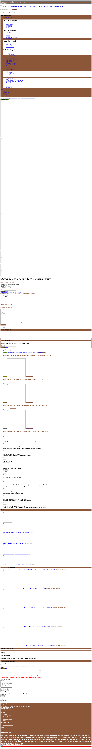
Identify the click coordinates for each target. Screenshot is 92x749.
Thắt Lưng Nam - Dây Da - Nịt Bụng (12, 98)
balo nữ (2, 735)
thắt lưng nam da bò (38, 737)
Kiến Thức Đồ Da (6, 92)
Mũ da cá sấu (8, 82)
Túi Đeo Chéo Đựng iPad (11, 63)
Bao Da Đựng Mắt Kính (11, 78)
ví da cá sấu (9, 741)
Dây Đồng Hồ (9, 86)
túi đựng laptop (80, 739)
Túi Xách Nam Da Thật (7, 17)
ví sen (21, 743)
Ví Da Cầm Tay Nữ (10, 54)
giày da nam (68, 735)
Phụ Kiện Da (5, 77)
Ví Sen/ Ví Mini (9, 44)
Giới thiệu (5, 714)
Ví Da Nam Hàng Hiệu (7, 38)
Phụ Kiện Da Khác (9, 87)
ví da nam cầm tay (56, 741)
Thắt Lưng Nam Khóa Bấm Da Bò (28, 98)
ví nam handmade (6, 743)
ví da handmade (29, 741)
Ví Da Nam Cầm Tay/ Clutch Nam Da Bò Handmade (16, 45)
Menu (2, 89)
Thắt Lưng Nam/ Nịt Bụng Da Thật (10, 55)
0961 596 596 (3, 747)
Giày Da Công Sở (9, 72)
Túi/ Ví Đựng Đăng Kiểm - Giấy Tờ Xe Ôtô (14, 81)
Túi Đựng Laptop (9, 24)
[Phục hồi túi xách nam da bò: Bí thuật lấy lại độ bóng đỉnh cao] (7, 563)
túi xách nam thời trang (52, 739)
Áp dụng (2, 696)
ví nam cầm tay (78, 741)
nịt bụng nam (15, 737)
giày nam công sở (84, 735)
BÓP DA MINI (7, 735)
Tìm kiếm (14, 9)
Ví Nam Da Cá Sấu (10, 47)
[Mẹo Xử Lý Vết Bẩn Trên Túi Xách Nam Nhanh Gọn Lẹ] (7, 542)
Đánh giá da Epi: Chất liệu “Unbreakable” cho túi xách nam (16, 532)
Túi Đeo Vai (8, 32)
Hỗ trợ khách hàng (7, 716)
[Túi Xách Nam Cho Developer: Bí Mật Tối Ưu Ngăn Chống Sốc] (7, 553)
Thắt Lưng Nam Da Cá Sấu (11, 59)
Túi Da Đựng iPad (6, 62)
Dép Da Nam (8, 85)
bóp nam (20, 735)
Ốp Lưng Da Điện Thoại (11, 79)
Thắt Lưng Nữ (9, 61)
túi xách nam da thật (23, 739)
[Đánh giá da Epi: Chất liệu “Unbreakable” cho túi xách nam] (7, 531)
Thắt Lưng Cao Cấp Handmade (12, 60)
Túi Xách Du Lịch (9, 26)
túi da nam (52, 737)
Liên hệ (4, 96)
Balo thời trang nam (10, 68)
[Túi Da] (32, 6)
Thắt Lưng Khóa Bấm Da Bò (12, 56)
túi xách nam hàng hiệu (37, 739)
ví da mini (38, 741)
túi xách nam (74, 737)
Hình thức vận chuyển (7, 719)
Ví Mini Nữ (8, 53)
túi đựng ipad (71, 739)
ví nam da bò (87, 741)
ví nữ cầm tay (15, 743)
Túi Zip (7, 27)
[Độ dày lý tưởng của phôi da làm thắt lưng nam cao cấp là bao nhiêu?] (7, 520)
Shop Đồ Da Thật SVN (8, 725)
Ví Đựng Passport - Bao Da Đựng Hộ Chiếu (15, 80)
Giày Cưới (8, 71)
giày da (63, 735)
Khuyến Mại (5, 93)
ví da (4, 741)
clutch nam (30, 735)
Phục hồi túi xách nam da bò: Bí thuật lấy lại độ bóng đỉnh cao (16, 564)
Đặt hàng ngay (3, 700)
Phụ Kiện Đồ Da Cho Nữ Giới (12, 37)
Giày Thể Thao (9, 74)
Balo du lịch (8, 67)
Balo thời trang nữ (9, 69)
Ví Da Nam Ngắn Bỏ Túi (11, 43)
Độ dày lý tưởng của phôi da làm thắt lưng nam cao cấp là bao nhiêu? (18, 521)
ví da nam (45, 741)
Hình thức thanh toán (7, 717)
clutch (24, 735)
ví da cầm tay (18, 741)
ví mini (65, 741)
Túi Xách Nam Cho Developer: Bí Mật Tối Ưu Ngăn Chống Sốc (16, 554)
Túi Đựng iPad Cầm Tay (11, 64)
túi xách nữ (63, 739)
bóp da (15, 735)
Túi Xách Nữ (8, 36)
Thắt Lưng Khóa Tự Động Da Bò (12, 58)
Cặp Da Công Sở (9, 22)
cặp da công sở (39, 735)
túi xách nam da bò (9, 739)
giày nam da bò (5, 737)
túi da (47, 737)
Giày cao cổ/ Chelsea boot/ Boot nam (13, 76)
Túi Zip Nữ (8, 33)
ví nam (70, 741)
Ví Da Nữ (8, 52)
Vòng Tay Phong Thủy (10, 83)
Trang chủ (5, 91)
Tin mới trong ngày (7, 715)
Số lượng (2, 289)
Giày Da (4, 70)
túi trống (58, 737)
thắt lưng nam (25, 737)
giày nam (76, 735)
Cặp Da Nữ (8, 35)
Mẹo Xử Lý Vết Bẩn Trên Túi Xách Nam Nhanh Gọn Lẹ (15, 543)
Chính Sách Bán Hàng (7, 94)
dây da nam (47, 735)
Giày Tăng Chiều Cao (10, 73)
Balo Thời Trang (6, 65)
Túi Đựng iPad (9, 25)
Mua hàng (3, 291)
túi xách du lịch (65, 737)
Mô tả (4, 327)
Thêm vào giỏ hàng (41, 352)
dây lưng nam (56, 735)
